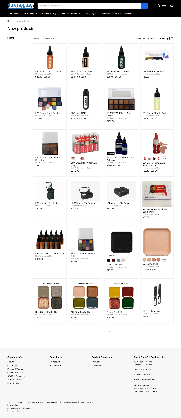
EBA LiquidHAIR (78, 113)
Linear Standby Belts (43, 206)
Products (96, 362)
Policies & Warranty (16, 369)
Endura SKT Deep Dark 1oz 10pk (49, 253)
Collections (97, 365)
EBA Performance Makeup (45, 74)
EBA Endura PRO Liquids (118, 71)
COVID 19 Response (16, 376)
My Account (55, 362)
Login (163, 6)
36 (148, 38)
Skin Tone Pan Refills (80, 312)
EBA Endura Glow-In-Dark (154, 113)
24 (144, 38)
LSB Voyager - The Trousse (83, 203)
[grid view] (168, 38)
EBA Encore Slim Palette (153, 71)
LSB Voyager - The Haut (46, 203)
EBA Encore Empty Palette (47, 113)
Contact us (12, 365)
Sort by (36, 38)
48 (152, 38)
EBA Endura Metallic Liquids (48, 71)
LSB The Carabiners (151, 311)
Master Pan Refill (114, 265)
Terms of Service (14, 380)
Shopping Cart (56, 365)
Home (10, 21)
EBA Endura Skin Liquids (82, 71)
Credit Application (15, 372)
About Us (11, 362)
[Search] (144, 6)
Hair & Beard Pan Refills (46, 312)
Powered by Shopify (15, 411)
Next (109, 331)
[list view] (172, 38)
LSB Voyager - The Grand (118, 203)
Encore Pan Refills (115, 312)
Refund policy (13, 383)
